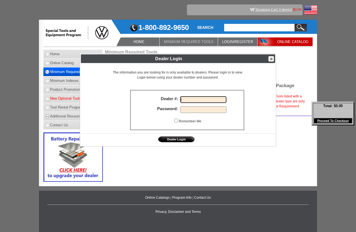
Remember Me (190, 121)
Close (271, 59)
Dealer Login (176, 139)
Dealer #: (170, 99)
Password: (168, 109)
